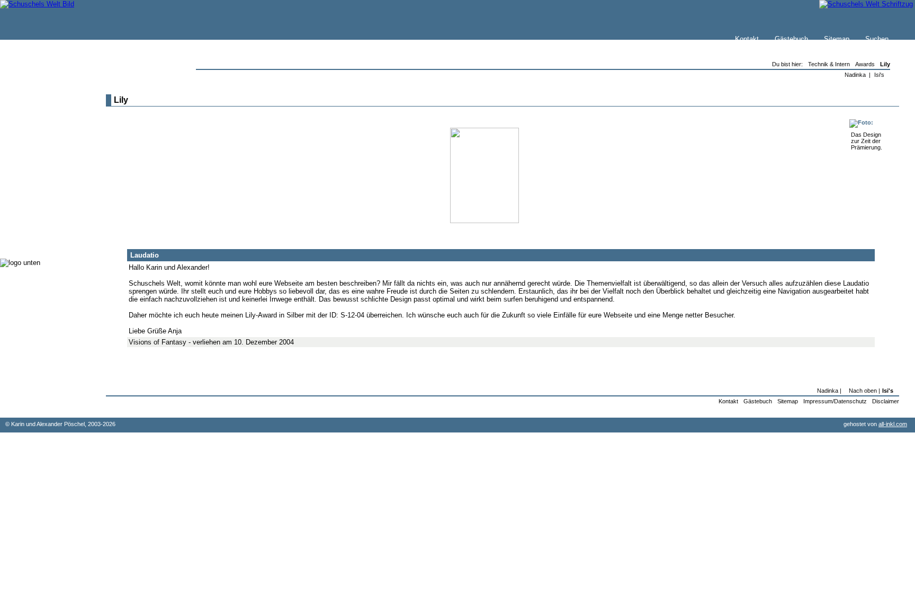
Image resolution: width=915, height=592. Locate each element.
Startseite (37, 109)
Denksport (38, 206)
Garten (33, 175)
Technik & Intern (48, 228)
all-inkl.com (892, 424)
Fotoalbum (39, 238)
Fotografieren (43, 185)
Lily (885, 64)
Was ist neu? (43, 120)
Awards (865, 64)
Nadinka (855, 75)
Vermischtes (42, 217)
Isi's (879, 75)
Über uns (36, 131)
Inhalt (31, 141)
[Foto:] (861, 122)
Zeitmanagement (48, 196)
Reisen (33, 164)
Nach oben (863, 390)
